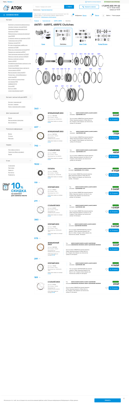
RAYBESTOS (58, 119)
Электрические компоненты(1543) (18, 54)
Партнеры (11, 168)
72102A (56, 248)
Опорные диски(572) (14, 43)
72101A (56, 117)
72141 (55, 191)
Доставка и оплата (14, 150)
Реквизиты (11, 175)
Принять (108, 400)
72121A (56, 154)
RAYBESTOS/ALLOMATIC (54, 138)
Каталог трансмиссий (14, 102)
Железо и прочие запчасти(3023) (18, 56)
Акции (10, 154)
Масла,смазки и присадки (15, 120)
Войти (108, 15)
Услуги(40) (11, 86)
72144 (55, 267)
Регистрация (116, 15)
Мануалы (11, 138)
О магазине (11, 165)
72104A (56, 135)
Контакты (11, 172)
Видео (10, 134)
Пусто (84, 15)
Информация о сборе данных (48, 17)
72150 (55, 228)
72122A (56, 286)
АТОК (49, 122)
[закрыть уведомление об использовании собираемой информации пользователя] (124, 398)
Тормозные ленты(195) (15, 40)
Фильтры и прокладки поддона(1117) (19, 50)
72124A (56, 209)
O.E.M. (57, 193)
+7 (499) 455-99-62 (111, 6)
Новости (10, 170)
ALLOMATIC (58, 156)
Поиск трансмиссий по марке (16, 107)
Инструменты (12, 122)
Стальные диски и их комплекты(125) (19, 38)
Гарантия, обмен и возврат (16, 152)
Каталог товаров (13, 104)
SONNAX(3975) (12, 84)
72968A (56, 173)
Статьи (10, 136)
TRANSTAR (58, 174)
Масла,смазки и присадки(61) (16, 72)
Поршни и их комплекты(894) (16, 52)
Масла (10, 118)
